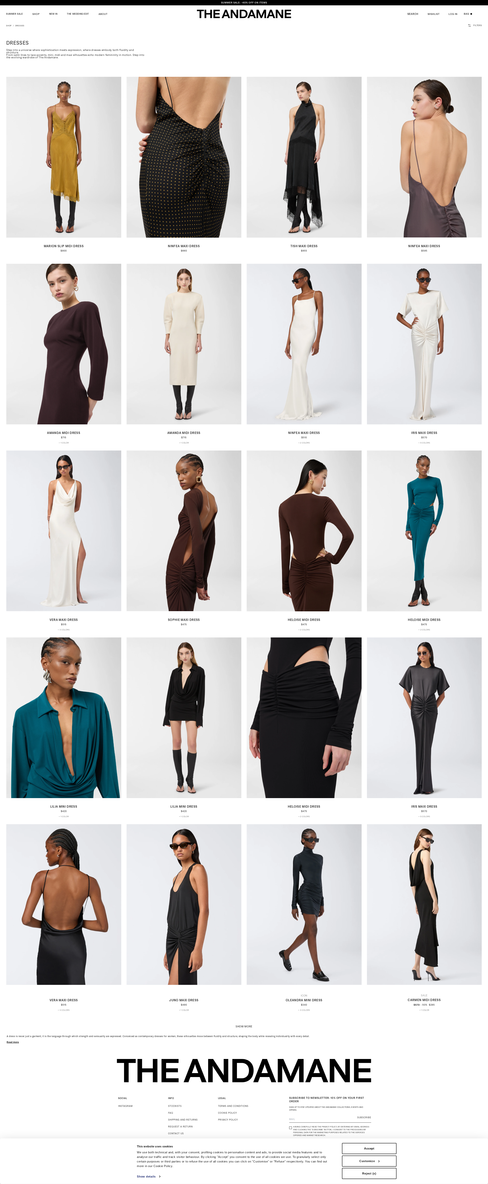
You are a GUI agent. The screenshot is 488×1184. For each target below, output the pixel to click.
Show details (146, 1176)
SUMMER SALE (14, 14)
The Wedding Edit (78, 14)
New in (53, 14)
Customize (367, 1160)
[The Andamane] (244, 14)
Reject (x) (369, 1173)
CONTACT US (176, 1133)
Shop (36, 14)
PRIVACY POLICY (228, 1119)
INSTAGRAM (125, 1106)
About (103, 14)
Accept (369, 1148)
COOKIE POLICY (227, 1112)
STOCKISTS (175, 1106)
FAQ (170, 1112)
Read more (13, 1042)
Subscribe (364, 1117)
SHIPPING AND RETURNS (183, 1119)
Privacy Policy (329, 1127)
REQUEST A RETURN (180, 1126)
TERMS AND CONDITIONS (233, 1106)
